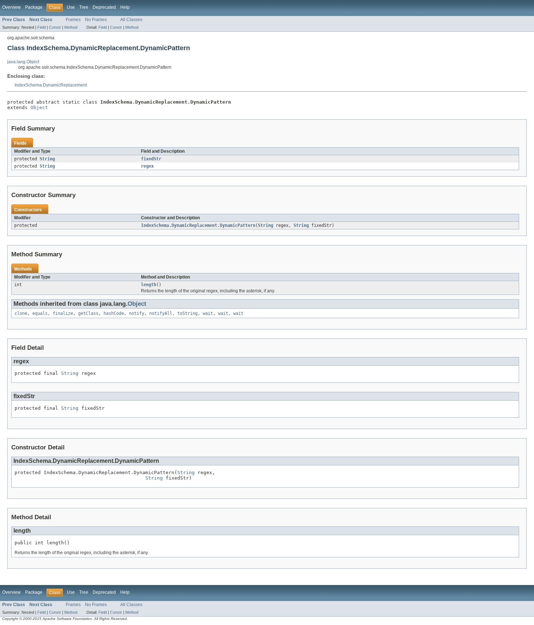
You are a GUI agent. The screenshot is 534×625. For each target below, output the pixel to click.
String (47, 158)
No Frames (96, 19)
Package (34, 7)
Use (71, 7)
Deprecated (104, 7)
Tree (83, 7)
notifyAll (160, 313)
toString (187, 313)
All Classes (131, 19)
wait (208, 313)
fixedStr (151, 158)
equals (40, 313)
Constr (55, 27)
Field (41, 27)
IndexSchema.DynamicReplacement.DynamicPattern (198, 225)
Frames (73, 19)
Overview (11, 7)
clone (21, 313)
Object (39, 107)
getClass (88, 313)
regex (147, 166)
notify (136, 313)
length (148, 284)
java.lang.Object (23, 61)
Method (70, 27)
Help (125, 7)
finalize (63, 313)
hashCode (114, 313)
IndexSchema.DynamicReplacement (51, 85)
